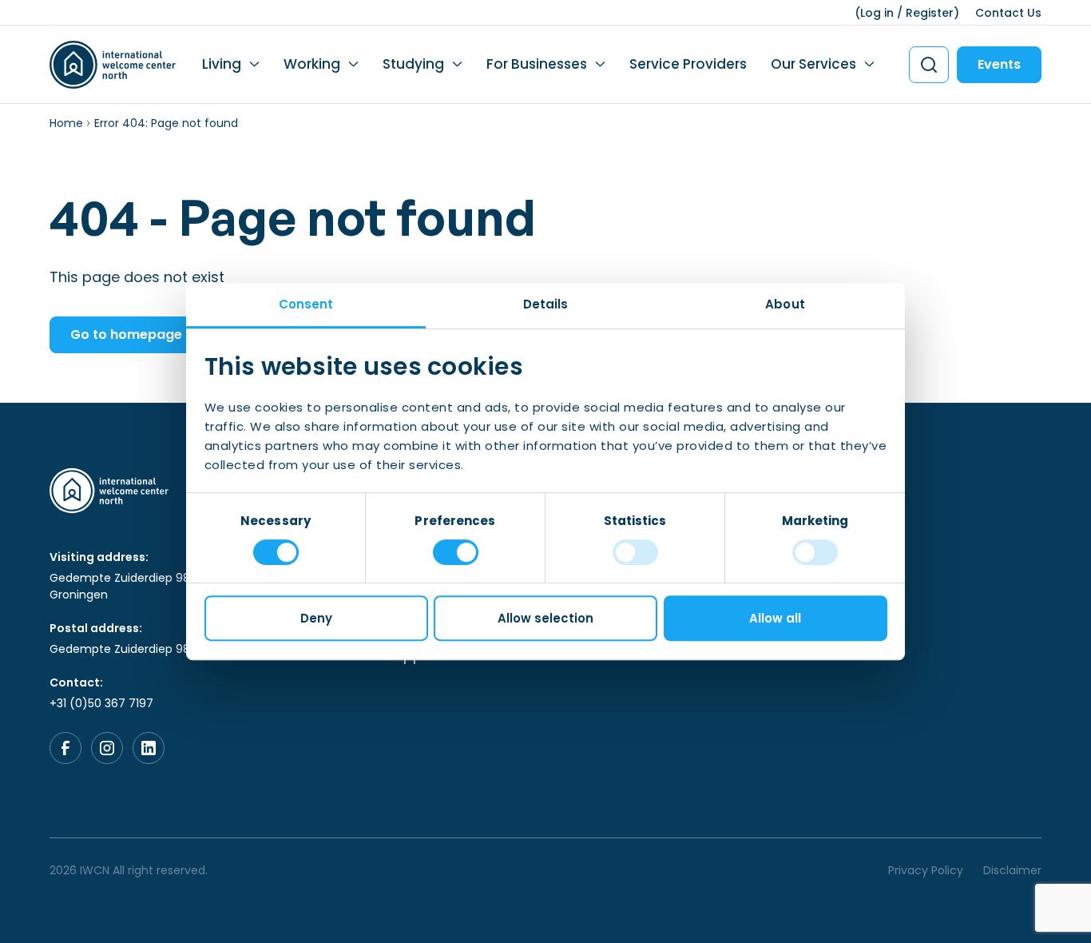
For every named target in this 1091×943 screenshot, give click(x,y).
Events (999, 64)
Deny (316, 618)
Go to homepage (126, 334)
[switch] (455, 552)
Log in (877, 13)
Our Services (813, 64)
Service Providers (688, 64)
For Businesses (536, 64)
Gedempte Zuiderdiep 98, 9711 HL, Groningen (142, 586)
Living (221, 64)
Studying (413, 64)
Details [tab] (546, 304)
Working (312, 64)
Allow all (775, 618)
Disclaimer (1012, 870)
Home (66, 123)
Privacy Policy (925, 870)
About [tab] (785, 304)
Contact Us (1008, 13)
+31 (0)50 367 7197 (101, 703)
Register (930, 13)
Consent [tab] (306, 304)
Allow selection (545, 618)
